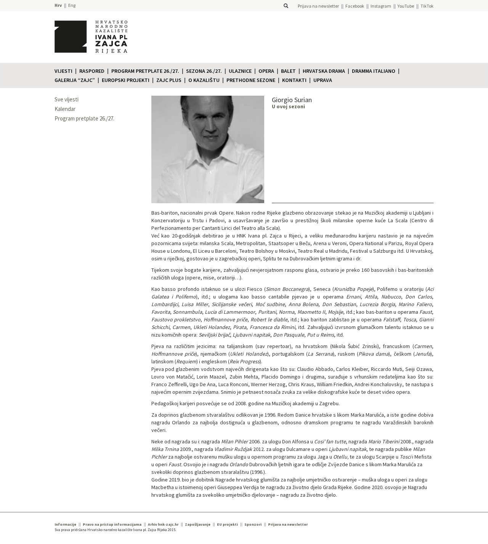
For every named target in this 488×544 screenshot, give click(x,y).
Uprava (322, 80)
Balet (288, 70)
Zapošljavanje (197, 524)
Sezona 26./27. (204, 70)
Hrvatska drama (324, 70)
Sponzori (253, 524)
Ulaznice (240, 70)
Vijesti (63, 70)
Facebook (354, 6)
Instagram (381, 6)
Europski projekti (125, 80)
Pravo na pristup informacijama (112, 524)
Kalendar (65, 108)
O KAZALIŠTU (204, 80)
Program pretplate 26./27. (145, 70)
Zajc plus (168, 80)
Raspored (91, 70)
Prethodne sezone (250, 80)
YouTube (406, 6)
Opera (266, 70)
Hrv (58, 5)
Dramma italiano (373, 70)
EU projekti (227, 524)
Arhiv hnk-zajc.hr (163, 524)
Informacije (65, 524)
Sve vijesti (67, 99)
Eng (71, 5)
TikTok (427, 6)
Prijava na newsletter (318, 6)
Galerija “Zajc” (75, 80)
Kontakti (294, 80)
